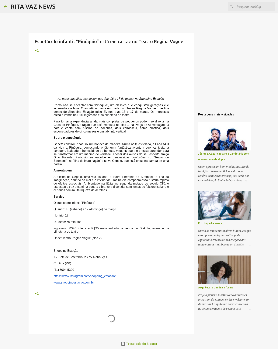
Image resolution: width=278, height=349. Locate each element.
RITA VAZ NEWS (33, 6)
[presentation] (111, 190)
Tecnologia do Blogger (141, 343)
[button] (37, 50)
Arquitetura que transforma (215, 287)
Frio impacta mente (210, 223)
